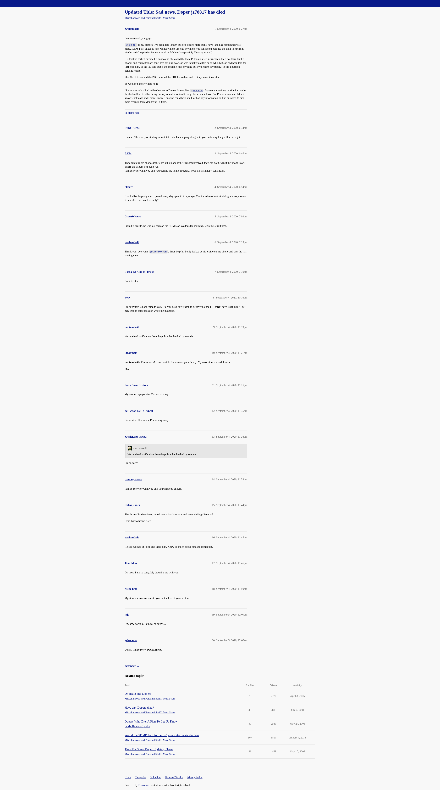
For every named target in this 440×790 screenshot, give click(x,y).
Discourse (143, 785)
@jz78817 (131, 44)
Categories (140, 777)
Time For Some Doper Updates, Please (149, 749)
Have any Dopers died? (139, 707)
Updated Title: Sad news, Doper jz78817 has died (175, 12)
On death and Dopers (138, 693)
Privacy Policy (194, 777)
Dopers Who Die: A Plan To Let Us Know (151, 721)
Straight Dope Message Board (18, 3)
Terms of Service (174, 777)
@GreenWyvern (158, 251)
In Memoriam (132, 112)
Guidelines (155, 777)
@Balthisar (197, 90)
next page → (132, 665)
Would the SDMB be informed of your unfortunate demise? (162, 735)
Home (128, 777)
